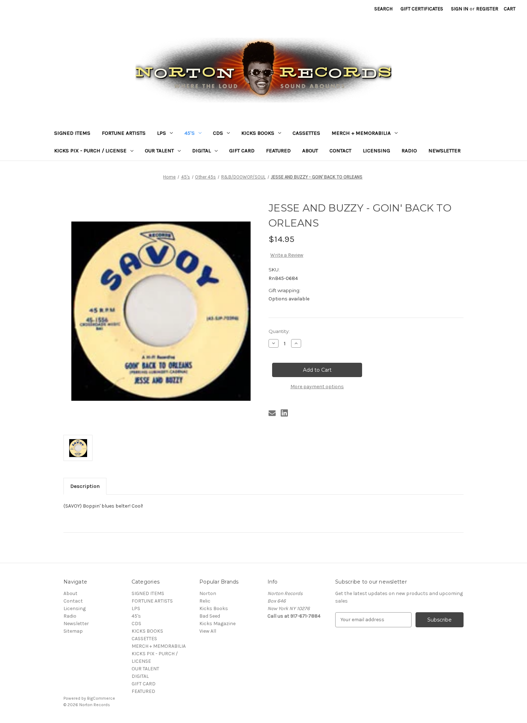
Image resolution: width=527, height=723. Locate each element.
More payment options (317, 387)
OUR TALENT (159, 150)
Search (383, 9)
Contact (340, 150)
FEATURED (278, 150)
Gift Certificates (421, 9)
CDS (218, 133)
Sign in (459, 9)
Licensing (376, 150)
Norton (207, 593)
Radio (409, 150)
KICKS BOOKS (257, 133)
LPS (161, 133)
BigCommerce (101, 698)
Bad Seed (209, 616)
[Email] (272, 413)
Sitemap (73, 631)
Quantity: (279, 331)
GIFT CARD (242, 150)
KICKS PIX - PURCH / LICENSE (90, 150)
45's (189, 133)
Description (85, 486)
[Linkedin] (284, 413)
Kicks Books (213, 608)
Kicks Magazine (217, 623)
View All (207, 631)
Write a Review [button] (286, 255)
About (310, 150)
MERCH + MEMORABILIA (361, 133)
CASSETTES (306, 133)
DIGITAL (201, 150)
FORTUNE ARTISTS (124, 133)
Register (487, 9)
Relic (204, 601)
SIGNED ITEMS (72, 133)
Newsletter (444, 150)
